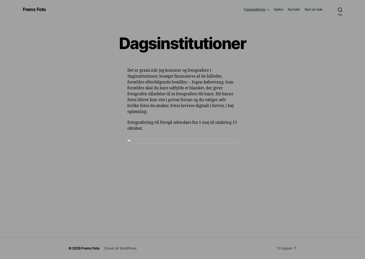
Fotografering (254, 9)
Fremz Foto (34, 9)
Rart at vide (314, 9)
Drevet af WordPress (120, 248)
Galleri (278, 9)
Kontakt (294, 9)
